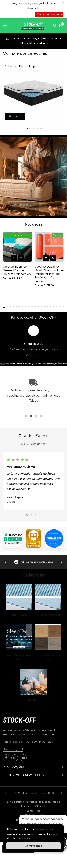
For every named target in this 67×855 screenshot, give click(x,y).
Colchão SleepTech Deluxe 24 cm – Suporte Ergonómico (17, 270)
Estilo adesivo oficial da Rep (48, 657)
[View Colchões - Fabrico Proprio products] (19, 637)
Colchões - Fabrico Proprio (19, 657)
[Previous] (5, 562)
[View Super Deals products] (19, 597)
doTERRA (33, 699)
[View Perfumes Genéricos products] (48, 597)
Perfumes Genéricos (48, 614)
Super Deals (19, 614)
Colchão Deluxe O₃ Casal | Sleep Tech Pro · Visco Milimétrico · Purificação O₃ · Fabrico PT (49, 274)
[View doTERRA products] (33, 682)
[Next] (61, 562)
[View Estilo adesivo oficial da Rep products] (48, 637)
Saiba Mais (23, 838)
